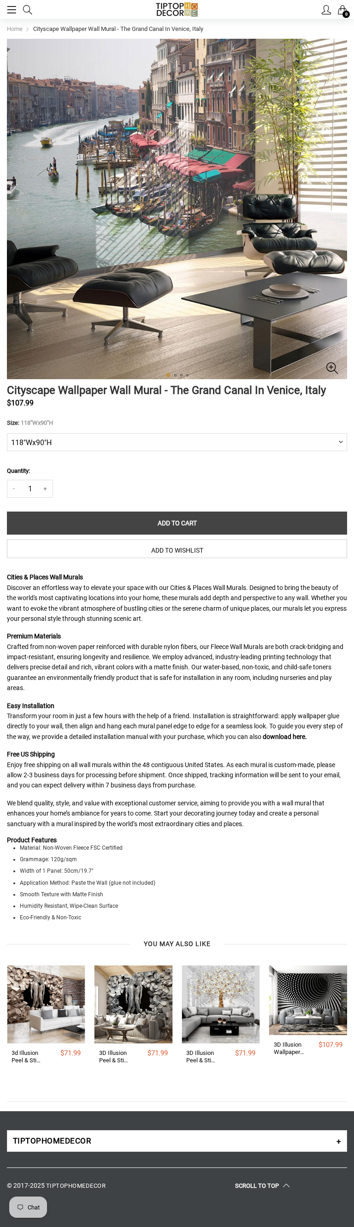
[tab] (177, 1141)
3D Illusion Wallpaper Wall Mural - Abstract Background (289, 1048)
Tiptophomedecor (76, 1185)
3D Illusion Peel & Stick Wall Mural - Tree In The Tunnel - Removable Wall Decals (202, 1056)
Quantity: (18, 470)
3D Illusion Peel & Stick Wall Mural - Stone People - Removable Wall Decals (114, 1056)
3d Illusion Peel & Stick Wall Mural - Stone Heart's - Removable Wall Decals (27, 1056)
